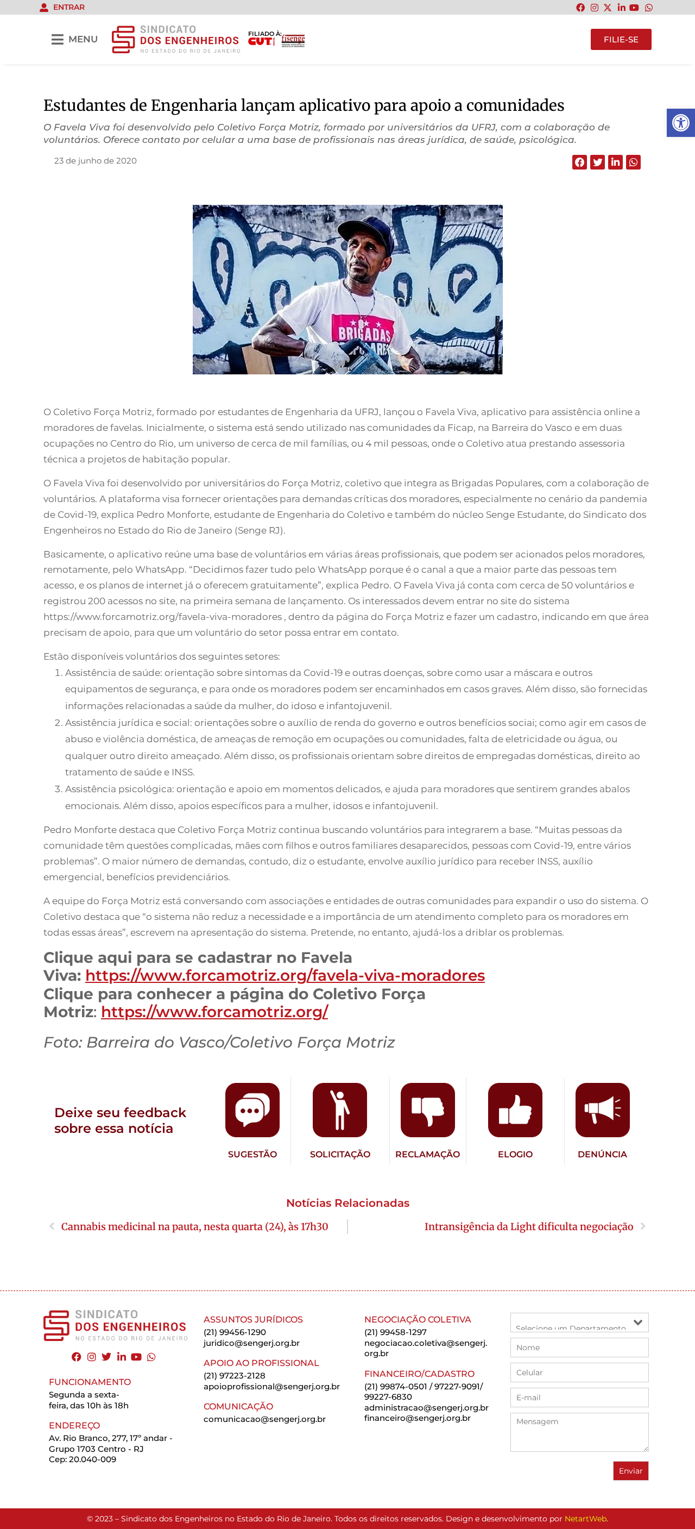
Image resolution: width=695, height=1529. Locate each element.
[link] (681, 123)
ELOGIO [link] (515, 1154)
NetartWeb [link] (585, 1519)
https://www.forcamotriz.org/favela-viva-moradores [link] (285, 975)
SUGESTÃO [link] (252, 1154)
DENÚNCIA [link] (602, 1154)
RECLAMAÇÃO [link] (427, 1154)
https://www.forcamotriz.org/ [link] (214, 1011)
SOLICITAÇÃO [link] (340, 1154)
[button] (579, 162)
